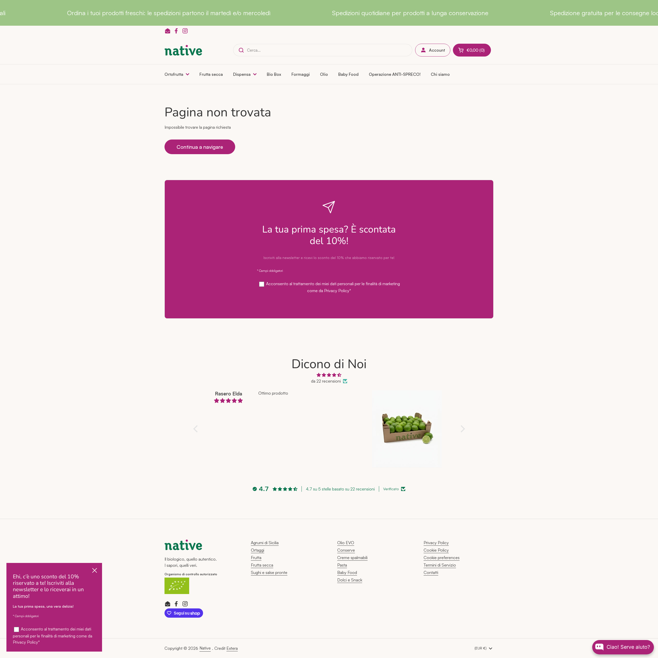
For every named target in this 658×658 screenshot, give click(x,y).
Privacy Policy (336, 290)
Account (437, 50)
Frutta (256, 557)
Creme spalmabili (352, 557)
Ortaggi (257, 550)
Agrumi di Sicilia (265, 542)
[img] (329, 375)
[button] (472, 50)
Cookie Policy (436, 550)
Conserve (346, 550)
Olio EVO (345, 542)
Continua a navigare (200, 147)
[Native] (183, 50)
